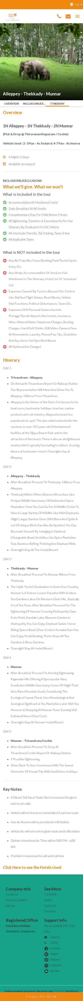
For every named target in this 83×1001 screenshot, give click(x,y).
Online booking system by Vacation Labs (29, 991)
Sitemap (10, 905)
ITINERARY (57, 103)
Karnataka (50, 911)
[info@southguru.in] (68, 16)
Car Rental (50, 894)
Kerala (47, 900)
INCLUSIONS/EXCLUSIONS (34, 103)
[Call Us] (59, 16)
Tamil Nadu (50, 905)
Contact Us (12, 894)
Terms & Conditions (16, 900)
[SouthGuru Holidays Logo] (12, 16)
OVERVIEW (11, 103)
